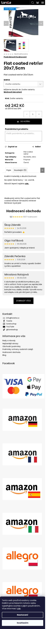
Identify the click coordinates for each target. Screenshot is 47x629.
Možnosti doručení (13, 90)
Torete (9, 319)
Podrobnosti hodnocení (15, 55)
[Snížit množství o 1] (25, 113)
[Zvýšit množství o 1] (37, 113)
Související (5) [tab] (20, 169)
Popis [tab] (9, 169)
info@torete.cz (12, 316)
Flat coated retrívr (27, 151)
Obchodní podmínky (12, 345)
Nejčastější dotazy (10, 342)
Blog (4, 353)
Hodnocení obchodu (22, 209)
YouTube (10, 325)
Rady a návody (9, 339)
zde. (27, 182)
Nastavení (22, 614)
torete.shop (11, 322)
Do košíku (24, 120)
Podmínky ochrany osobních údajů (18, 348)
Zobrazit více (22, 299)
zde (19, 608)
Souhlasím (22, 622)
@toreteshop (12, 328)
